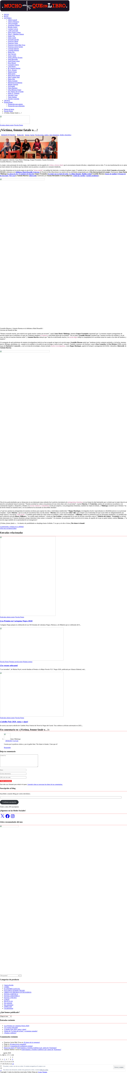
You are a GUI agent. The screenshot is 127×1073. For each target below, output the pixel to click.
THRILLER (8, 1006)
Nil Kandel (11, 86)
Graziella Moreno (13, 50)
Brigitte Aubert (12, 27)
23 (13, 1064)
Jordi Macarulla (13, 59)
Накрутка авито (9, 1048)
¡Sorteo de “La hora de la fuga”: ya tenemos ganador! (20, 1031)
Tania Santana (12, 97)
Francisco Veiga (13, 43)
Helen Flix (11, 52)
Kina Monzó (12, 63)
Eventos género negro (7, 125)
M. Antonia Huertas (14, 68)
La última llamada (75, 174)
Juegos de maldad (111, 174)
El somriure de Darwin (26, 174)
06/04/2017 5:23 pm (11, 741)
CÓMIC (6, 987)
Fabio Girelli (12, 38)
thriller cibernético (65, 135)
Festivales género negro (7, 617)
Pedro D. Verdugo (13, 93)
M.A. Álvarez (12, 70)
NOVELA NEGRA (10, 997)
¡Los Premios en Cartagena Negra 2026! (16, 621)
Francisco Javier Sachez (15, 47)
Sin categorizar (8, 1005)
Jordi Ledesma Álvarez (15, 57)
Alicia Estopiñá (13, 23)
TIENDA (7, 100)
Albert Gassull (12, 20)
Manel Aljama (12, 72)
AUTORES (8, 18)
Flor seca (12, 175)
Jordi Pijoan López (14, 61)
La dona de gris (13, 174)
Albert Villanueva (13, 22)
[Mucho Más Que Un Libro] (34, 11)
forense (27, 135)
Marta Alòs (11, 79)
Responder (7, 747)
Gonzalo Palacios (13, 48)
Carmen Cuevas (13, 29)
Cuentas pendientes (92, 175)
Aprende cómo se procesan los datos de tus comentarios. (45, 784)
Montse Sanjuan (13, 84)
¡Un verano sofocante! (9, 665)
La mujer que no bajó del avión (58, 174)
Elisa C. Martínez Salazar (16, 34)
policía (46, 135)
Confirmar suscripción (9, 802)
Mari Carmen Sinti (14, 77)
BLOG (6, 16)
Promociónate (8, 102)
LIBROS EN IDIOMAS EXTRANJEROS (17, 992)
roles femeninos (54, 135)
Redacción (20, 135)
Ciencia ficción (8, 985)
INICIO (6, 14)
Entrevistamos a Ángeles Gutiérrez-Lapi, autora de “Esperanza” (37, 1048)
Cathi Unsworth (13, 30)
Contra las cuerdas (79, 175)
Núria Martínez (12, 88)
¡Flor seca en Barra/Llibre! (8, 528)
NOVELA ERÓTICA (11, 994)
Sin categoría (8, 1003)
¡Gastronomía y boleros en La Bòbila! (12, 526)
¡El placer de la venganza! (32, 1042)
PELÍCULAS (8, 1001)
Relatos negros (27, 662)
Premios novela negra (16, 662)
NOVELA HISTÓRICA (12, 996)
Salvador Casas (13, 95)
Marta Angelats (12, 81)
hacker (32, 135)
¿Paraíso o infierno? (10, 1033)
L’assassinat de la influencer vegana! (21, 1046)
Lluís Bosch (11, 66)
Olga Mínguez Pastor (14, 90)
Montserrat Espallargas (15, 82)
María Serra (11, 74)
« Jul (1, 1070)
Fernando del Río (13, 39)
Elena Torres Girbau (14, 32)
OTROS (6, 999)
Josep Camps (12, 56)
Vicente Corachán (13, 99)
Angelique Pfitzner (14, 25)
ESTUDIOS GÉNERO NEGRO (14, 990)
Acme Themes (42, 1072)
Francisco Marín (13, 41)
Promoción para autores (15, 104)
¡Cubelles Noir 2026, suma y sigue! (14, 722)
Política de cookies (43, 1070)
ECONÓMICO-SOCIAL (12, 989)
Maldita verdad (86, 174)
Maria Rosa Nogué (14, 75)
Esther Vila (11, 36)
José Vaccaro (12, 54)
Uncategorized (8, 1008)
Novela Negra (18, 125)
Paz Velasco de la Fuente (16, 91)
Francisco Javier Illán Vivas (16, 45)
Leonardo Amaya (13, 65)
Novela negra (39, 135)
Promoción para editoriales (16, 106)
